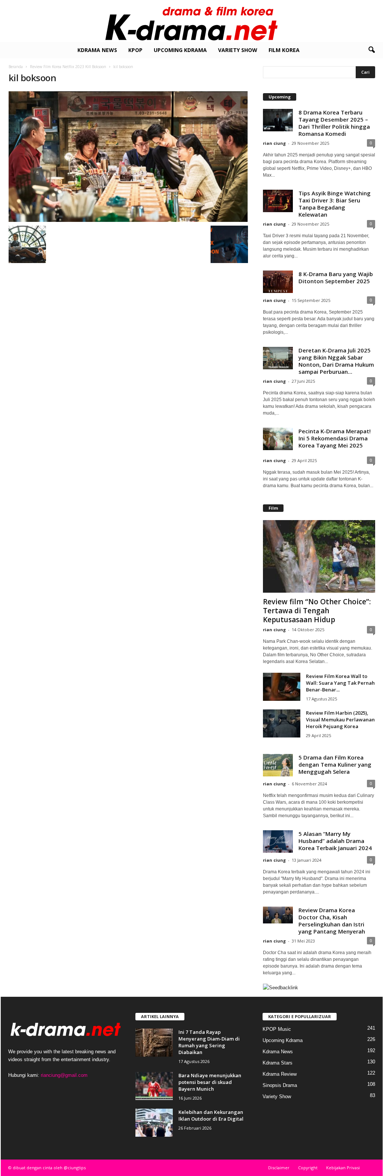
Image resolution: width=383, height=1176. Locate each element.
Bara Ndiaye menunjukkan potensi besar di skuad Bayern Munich (209, 1082)
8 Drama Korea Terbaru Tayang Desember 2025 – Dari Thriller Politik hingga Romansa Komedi (334, 123)
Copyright (308, 1167)
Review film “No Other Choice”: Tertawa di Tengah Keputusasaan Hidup (317, 610)
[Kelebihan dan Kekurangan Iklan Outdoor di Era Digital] (154, 1123)
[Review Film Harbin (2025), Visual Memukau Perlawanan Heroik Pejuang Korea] (281, 723)
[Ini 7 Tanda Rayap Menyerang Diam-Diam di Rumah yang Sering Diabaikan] (154, 1043)
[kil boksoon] (128, 156)
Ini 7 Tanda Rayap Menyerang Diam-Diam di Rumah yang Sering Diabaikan (209, 1042)
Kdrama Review (280, 1074)
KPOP (135, 50)
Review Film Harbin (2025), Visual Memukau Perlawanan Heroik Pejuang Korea (340, 719)
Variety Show (237, 50)
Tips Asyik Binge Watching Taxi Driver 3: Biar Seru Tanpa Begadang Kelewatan (334, 203)
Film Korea (284, 50)
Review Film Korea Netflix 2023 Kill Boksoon (68, 66)
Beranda (16, 66)
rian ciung (274, 143)
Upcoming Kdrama (180, 50)
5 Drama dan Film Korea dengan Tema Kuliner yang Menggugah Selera (334, 764)
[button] (371, 50)
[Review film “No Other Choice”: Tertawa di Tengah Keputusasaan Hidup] (319, 556)
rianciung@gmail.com (64, 1075)
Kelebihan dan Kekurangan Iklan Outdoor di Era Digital (210, 1115)
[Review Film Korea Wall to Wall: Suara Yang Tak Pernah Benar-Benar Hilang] (281, 687)
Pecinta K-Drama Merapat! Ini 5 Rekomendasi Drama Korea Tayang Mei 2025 (334, 438)
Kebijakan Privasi (343, 1167)
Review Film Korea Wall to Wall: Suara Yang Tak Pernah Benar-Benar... (340, 683)
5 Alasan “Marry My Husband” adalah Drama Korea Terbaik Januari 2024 (335, 841)
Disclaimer (278, 1167)
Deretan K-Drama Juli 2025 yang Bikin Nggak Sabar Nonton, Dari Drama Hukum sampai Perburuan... (336, 360)
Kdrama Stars (277, 1063)
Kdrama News (97, 50)
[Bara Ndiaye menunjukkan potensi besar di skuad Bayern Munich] (154, 1086)
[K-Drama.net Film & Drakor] (191, 21)
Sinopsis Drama (280, 1085)
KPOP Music (277, 1029)
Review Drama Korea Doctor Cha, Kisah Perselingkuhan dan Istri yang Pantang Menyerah (331, 920)
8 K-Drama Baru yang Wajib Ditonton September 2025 (335, 277)
